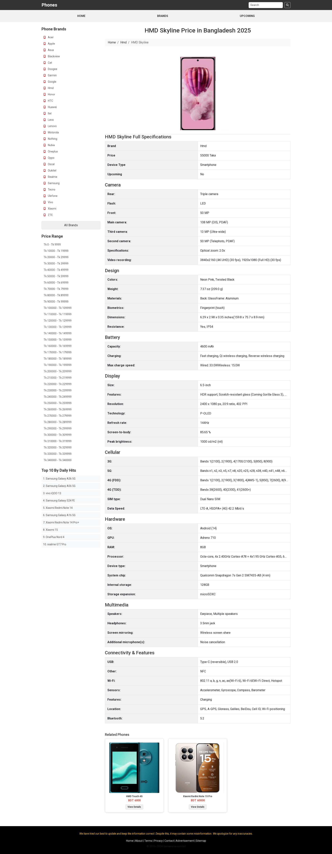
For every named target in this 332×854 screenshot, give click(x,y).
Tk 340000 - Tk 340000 (57, 460)
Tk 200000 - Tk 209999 (57, 371)
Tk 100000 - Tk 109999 (57, 307)
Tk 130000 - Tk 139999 (57, 326)
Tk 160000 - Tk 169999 (57, 346)
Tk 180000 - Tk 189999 (57, 358)
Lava (50, 119)
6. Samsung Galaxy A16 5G (59, 515)
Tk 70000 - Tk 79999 (56, 288)
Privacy (158, 840)
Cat (49, 62)
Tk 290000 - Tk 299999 (57, 428)
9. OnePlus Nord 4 (53, 537)
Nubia (51, 145)
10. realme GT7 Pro (54, 544)
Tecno (51, 189)
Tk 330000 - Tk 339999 (57, 453)
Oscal (51, 164)
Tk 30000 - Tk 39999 (56, 263)
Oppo (50, 157)
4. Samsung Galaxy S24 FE (59, 500)
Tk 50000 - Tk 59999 (56, 276)
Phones (49, 5)
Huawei (52, 107)
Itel (49, 113)
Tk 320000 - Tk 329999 (57, 447)
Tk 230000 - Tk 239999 (57, 390)
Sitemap (201, 840)
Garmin (52, 75)
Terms (148, 840)
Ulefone (52, 195)
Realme (52, 176)
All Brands (71, 225)
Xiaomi (51, 208)
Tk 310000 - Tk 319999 (57, 441)
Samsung (53, 183)
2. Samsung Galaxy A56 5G (59, 485)
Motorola (53, 132)
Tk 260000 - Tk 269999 (57, 409)
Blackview (53, 56)
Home (81, 16)
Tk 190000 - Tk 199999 (57, 365)
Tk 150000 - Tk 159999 (57, 339)
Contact (169, 840)
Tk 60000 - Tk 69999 (56, 282)
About (139, 840)
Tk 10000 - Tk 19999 (56, 250)
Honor (51, 94)
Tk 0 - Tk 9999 (52, 244)
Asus (50, 50)
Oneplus (52, 151)
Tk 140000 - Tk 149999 (57, 333)
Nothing (52, 138)
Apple (51, 43)
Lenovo (52, 126)
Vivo (50, 202)
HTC (50, 100)
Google (51, 81)
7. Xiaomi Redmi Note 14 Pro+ (61, 522)
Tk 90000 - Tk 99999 (56, 301)
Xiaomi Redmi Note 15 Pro (197, 796)
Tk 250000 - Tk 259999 (57, 403)
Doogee (52, 69)
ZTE (50, 214)
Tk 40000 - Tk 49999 (56, 269)
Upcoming (247, 16)
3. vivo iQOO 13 (52, 493)
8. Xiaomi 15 (50, 529)
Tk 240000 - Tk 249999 (57, 396)
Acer (50, 37)
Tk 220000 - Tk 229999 (57, 384)
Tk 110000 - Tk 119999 (57, 314)
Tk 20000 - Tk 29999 (56, 257)
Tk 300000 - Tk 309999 (57, 434)
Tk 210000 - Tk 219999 (57, 377)
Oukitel (51, 170)
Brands (162, 16)
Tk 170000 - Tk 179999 (57, 352)
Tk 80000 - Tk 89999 (56, 295)
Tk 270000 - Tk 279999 (57, 415)
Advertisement (185, 840)
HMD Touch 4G (134, 796)
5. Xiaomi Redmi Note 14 (58, 507)
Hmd (50, 88)
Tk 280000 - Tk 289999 (57, 422)
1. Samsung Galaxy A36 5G (59, 478)
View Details (134, 807)
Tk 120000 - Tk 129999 (57, 320)
